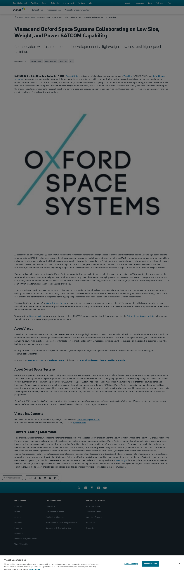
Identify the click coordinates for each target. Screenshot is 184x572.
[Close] (180, 563)
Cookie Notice (34, 569)
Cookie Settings (131, 564)
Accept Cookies (150, 564)
